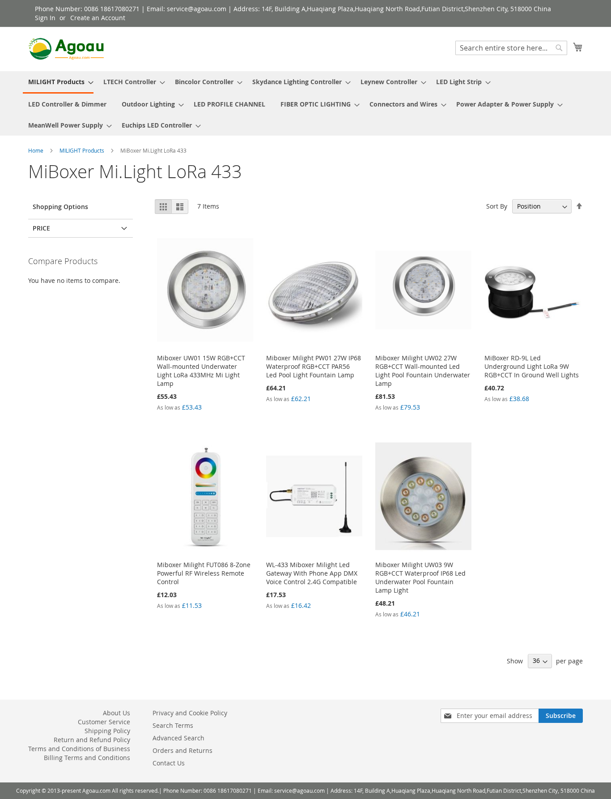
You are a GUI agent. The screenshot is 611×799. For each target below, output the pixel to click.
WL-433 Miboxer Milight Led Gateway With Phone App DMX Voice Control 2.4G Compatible (311, 573)
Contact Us (169, 763)
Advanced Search (178, 738)
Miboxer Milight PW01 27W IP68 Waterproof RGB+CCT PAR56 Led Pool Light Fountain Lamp (313, 366)
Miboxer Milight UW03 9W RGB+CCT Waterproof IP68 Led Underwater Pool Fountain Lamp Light (420, 577)
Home (36, 150)
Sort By (496, 206)
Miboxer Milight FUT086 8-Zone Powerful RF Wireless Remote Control (203, 573)
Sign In (45, 17)
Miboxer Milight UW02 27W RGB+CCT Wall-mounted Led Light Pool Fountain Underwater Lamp (422, 371)
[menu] (305, 103)
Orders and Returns (182, 750)
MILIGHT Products (82, 150)
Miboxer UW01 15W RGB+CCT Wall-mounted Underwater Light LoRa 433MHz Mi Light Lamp (201, 371)
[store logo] (66, 48)
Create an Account (97, 17)
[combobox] (511, 48)
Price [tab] (41, 228)
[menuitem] (58, 82)
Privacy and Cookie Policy (190, 713)
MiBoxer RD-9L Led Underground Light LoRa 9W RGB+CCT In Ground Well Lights (531, 366)
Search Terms (173, 725)
